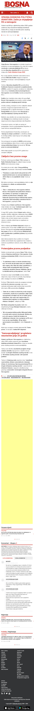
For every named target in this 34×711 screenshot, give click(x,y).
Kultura (19, 654)
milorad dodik (26, 377)
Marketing (4, 682)
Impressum (4, 687)
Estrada (19, 667)
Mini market (4, 669)
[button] (31, 42)
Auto (18, 660)
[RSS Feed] (2, 694)
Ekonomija (4, 659)
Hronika (3, 657)
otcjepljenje (6, 377)
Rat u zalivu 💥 (15, 12)
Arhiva (3, 680)
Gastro (19, 657)
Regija (3, 662)
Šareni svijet (20, 672)
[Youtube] (9, 694)
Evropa (3, 664)
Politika (3, 654)
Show (18, 662)
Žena (18, 666)
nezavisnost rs (15, 377)
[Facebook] (4, 694)
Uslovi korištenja (6, 689)
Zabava (19, 669)
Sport (2, 660)
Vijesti (3, 652)
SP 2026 (19, 674)
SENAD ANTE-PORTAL (23, 676)
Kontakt (3, 685)
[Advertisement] (17, 451)
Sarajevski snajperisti (23, 677)
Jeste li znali (20, 650)
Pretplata (3, 684)
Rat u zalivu (4, 650)
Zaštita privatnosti (6, 691)
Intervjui (3, 655)
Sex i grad (19, 664)
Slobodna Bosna (17, 703)
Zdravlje (19, 655)
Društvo (3, 667)
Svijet (2, 666)
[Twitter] (7, 694)
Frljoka (19, 671)
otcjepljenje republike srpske (16, 376)
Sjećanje (19, 652)
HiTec (18, 659)
